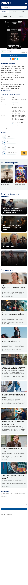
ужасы (16, 101)
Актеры (4, 14)
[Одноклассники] (13, 59)
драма (13, 101)
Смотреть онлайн (7, 16)
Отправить (14, 509)
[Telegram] (15, 59)
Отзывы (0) (23, 11)
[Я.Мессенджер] (17, 59)
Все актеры (15, 123)
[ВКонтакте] (11, 59)
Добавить (24, 51)
